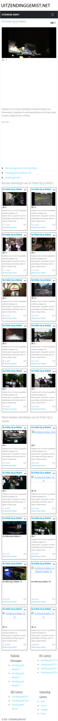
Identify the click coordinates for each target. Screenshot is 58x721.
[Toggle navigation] (52, 14)
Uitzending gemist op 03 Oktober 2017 (18, 172)
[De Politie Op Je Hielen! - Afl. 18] (43, 478)
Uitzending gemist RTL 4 (49, 660)
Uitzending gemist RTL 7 (13, 177)
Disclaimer (44, 709)
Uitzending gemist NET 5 (20, 696)
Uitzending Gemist (10, 14)
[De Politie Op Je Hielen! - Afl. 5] (15, 380)
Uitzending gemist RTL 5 (49, 664)
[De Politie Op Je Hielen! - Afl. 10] (43, 289)
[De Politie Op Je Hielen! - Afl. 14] (43, 614)
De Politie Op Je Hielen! (14, 21)
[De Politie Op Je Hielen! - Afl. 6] (43, 335)
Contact (43, 705)
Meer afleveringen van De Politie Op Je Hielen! (21, 168)
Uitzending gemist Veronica (18, 706)
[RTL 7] (53, 22)
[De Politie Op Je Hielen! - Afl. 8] (15, 198)
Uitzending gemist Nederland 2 (18, 675)
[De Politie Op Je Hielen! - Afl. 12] (43, 198)
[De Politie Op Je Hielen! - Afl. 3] (43, 244)
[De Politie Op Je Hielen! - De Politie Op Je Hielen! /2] (15, 527)
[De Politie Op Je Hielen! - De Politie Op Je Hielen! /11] (15, 573)
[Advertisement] (29, 82)
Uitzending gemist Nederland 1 (18, 667)
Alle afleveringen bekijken (10, 227)
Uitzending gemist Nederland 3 (18, 683)
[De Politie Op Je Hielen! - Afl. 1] (15, 436)
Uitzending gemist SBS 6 (20, 700)
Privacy (43, 713)
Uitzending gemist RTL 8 (49, 672)
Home (43, 701)
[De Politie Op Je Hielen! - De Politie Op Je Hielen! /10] (43, 569)
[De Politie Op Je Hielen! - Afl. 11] (15, 244)
